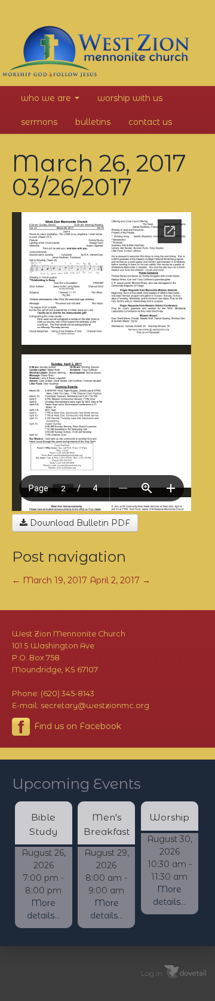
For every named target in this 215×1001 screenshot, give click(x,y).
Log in (151, 972)
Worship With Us (129, 98)
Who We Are (47, 98)
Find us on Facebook (76, 726)
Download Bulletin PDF (78, 523)
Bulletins (92, 122)
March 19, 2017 (49, 580)
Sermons (39, 122)
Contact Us (150, 122)
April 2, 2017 (120, 580)
